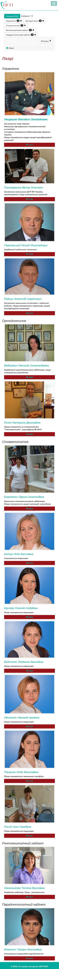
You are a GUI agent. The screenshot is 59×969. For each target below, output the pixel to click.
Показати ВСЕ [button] (12, 16)
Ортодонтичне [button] (33, 20)
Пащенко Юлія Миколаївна (21, 772)
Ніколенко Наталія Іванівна (21, 717)
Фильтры (45, 41)
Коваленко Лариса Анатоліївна (24, 497)
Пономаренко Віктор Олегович (23, 187)
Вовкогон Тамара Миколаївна (23, 949)
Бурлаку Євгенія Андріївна (21, 608)
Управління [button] (12, 20)
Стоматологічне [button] (14, 25)
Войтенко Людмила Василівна (23, 662)
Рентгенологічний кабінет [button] (18, 30)
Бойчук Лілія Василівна (18, 554)
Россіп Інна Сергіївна (17, 826)
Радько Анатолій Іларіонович (23, 299)
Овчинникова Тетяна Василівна (24, 888)
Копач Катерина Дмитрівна (22, 422)
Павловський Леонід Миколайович (25, 245)
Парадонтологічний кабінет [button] (19, 34)
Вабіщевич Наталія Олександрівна (26, 365)
